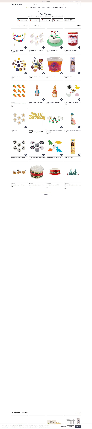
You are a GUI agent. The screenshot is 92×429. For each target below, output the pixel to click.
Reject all (70, 426)
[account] (78, 4)
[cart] (80, 4)
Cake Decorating (45, 11)
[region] (46, 426)
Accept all (78, 426)
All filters (78, 25)
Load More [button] (46, 194)
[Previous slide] (76, 413)
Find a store (73, 1)
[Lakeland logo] (16, 4)
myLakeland (78, 1)
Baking (41, 11)
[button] (36, 1)
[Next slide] (80, 413)
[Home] (38, 11)
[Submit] (64, 4)
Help (69, 1)
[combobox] (49, 4)
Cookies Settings (63, 426)
